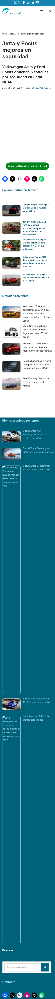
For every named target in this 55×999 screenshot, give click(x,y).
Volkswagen (45, 88)
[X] (12, 179)
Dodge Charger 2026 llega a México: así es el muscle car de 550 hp (36, 208)
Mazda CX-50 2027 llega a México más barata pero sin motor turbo (36, 277)
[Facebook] (5, 179)
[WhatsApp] (41, 179)
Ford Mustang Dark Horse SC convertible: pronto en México (36, 382)
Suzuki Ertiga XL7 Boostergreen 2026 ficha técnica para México (35, 434)
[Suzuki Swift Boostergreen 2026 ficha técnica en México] (11, 704)
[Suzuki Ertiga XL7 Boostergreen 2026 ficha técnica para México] (11, 437)
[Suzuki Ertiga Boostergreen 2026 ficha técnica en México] (11, 580)
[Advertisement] (25, 137)
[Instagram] (27, 179)
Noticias (34, 88)
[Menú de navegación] (41, 11)
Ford (27, 88)
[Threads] (34, 179)
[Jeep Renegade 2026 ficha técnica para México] (11, 830)
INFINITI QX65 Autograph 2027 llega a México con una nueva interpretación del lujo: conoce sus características (34, 228)
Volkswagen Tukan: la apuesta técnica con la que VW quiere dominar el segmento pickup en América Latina (37, 313)
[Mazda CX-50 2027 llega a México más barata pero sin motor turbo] (11, 280)
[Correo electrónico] (19, 179)
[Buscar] (50, 11)
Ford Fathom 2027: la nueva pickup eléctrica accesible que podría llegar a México (37, 364)
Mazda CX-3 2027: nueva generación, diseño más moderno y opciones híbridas (37, 347)
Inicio (4, 34)
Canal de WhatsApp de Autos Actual (27, 166)
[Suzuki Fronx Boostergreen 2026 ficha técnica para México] (11, 454)
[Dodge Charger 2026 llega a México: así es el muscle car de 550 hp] (11, 211)
